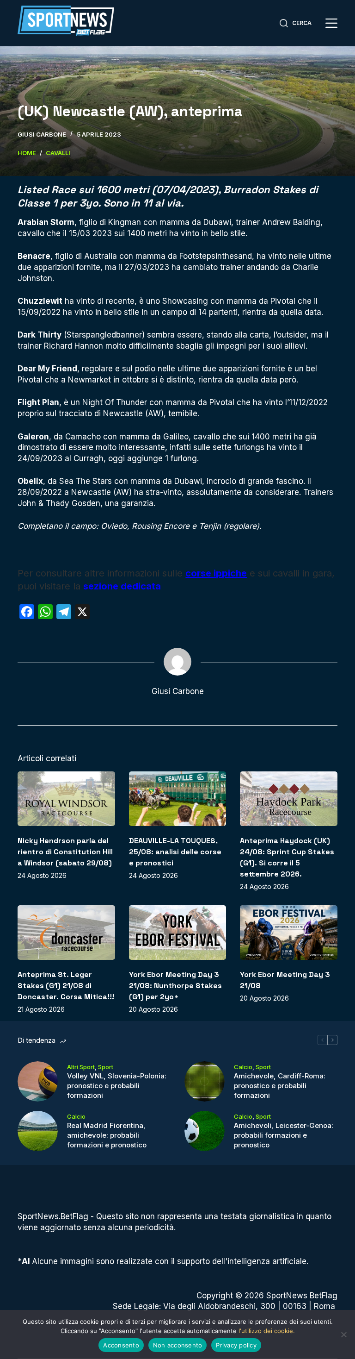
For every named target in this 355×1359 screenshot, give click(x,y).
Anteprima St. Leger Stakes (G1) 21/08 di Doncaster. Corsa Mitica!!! (66, 986)
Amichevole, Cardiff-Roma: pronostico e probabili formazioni (279, 1085)
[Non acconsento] (343, 1334)
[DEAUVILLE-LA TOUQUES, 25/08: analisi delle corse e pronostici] (177, 798)
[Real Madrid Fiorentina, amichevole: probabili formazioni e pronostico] (38, 1131)
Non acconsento (177, 1345)
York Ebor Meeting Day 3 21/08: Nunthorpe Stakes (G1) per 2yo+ (175, 986)
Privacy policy (236, 1345)
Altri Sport (81, 1067)
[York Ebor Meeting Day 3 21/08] (288, 932)
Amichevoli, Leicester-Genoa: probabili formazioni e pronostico (283, 1135)
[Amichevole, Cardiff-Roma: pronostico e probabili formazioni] (204, 1081)
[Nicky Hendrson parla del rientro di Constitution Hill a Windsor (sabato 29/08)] (66, 798)
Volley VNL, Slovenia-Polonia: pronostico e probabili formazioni (116, 1085)
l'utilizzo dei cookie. (267, 1330)
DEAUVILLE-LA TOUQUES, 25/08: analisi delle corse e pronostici (175, 852)
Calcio (243, 1067)
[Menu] (331, 23)
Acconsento (121, 1345)
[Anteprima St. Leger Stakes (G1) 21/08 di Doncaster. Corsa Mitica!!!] (66, 932)
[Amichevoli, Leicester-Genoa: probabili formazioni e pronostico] (204, 1131)
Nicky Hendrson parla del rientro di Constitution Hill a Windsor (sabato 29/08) (65, 852)
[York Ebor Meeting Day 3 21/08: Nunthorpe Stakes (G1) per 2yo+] (177, 932)
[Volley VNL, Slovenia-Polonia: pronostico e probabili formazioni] (38, 1081)
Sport (105, 1067)
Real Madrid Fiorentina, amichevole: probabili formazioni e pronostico (107, 1135)
